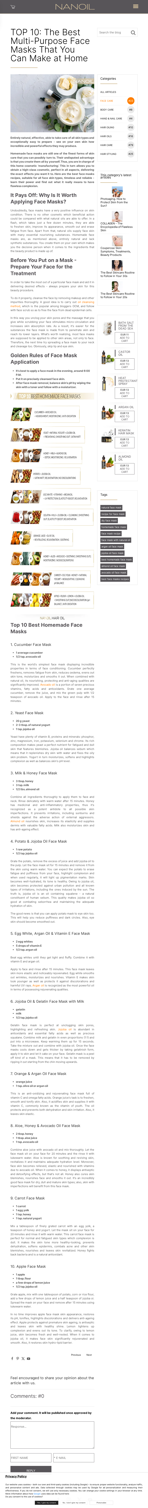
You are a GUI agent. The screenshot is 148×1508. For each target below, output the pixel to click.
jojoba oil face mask (112, 553)
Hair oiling (116, 127)
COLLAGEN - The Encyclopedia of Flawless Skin (117, 227)
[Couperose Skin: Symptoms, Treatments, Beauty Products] (117, 240)
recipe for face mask (113, 514)
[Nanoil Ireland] (75, 6)
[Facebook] (12, 1358)
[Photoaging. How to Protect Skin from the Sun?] (117, 191)
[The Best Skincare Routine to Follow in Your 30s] (117, 265)
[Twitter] (23, 1358)
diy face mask (109, 520)
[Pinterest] (17, 1358)
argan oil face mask (112, 546)
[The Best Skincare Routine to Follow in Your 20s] (117, 286)
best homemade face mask (116, 559)
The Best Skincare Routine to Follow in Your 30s (118, 274)
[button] (135, 5)
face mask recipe (111, 533)
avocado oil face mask (113, 572)
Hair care (116, 145)
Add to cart (124, 339)
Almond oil (17, 821)
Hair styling (116, 153)
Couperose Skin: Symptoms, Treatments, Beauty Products (116, 251)
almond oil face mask (113, 566)
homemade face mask (113, 527)
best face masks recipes (115, 579)
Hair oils (116, 136)
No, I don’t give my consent (74, 1503)
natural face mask (111, 507)
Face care (116, 100)
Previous (76, 1354)
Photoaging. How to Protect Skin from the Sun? (114, 202)
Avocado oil (47, 684)
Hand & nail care (116, 118)
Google (37, 1493)
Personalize (101, 1503)
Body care (116, 109)
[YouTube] (28, 1358)
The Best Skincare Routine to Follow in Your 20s (118, 295)
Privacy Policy (16, 1476)
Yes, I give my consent (46, 1503)
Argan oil (38, 985)
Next (89, 1354)
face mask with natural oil (115, 540)
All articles (108, 92)
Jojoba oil (65, 1029)
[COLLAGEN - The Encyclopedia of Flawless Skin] (117, 216)
